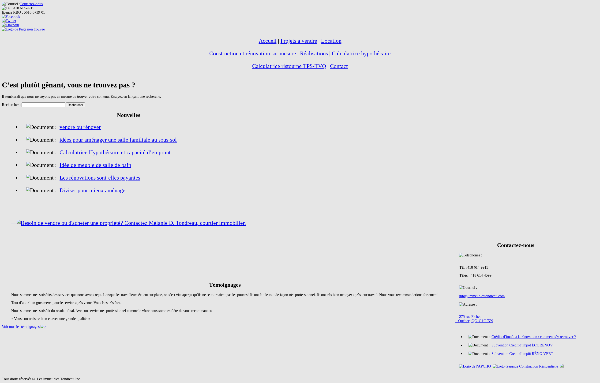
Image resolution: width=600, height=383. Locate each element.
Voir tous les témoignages (21, 327)
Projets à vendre (299, 41)
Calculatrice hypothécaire (361, 53)
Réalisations (314, 53)
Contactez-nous (31, 4)
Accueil (268, 41)
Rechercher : (11, 105)
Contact (339, 66)
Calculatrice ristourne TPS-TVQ (289, 66)
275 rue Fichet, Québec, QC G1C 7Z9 (474, 319)
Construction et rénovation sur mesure (252, 53)
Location (331, 41)
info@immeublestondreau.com (482, 296)
